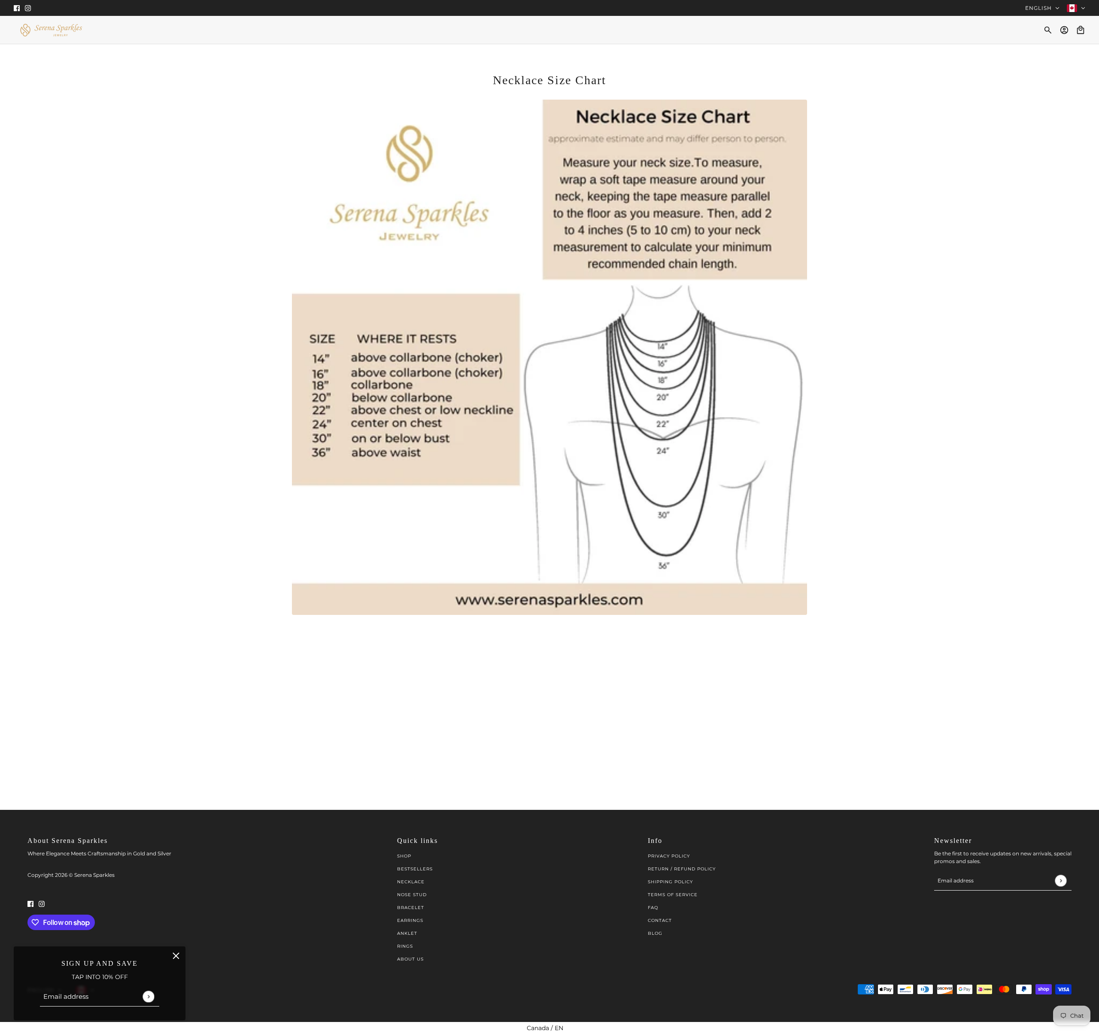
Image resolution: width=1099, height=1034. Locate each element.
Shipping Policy (670, 882)
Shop (404, 856)
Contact (660, 920)
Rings (405, 946)
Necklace (411, 882)
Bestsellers (415, 869)
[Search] (1048, 30)
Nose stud (412, 894)
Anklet (407, 933)
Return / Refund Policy (682, 869)
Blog (655, 933)
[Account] (1064, 30)
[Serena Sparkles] (51, 30)
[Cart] (1080, 30)
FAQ (653, 907)
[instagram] (27, 8)
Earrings (410, 920)
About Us (410, 959)
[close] (176, 956)
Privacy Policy (669, 856)
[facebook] (16, 8)
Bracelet (410, 907)
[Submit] (148, 996)
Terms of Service (673, 894)
